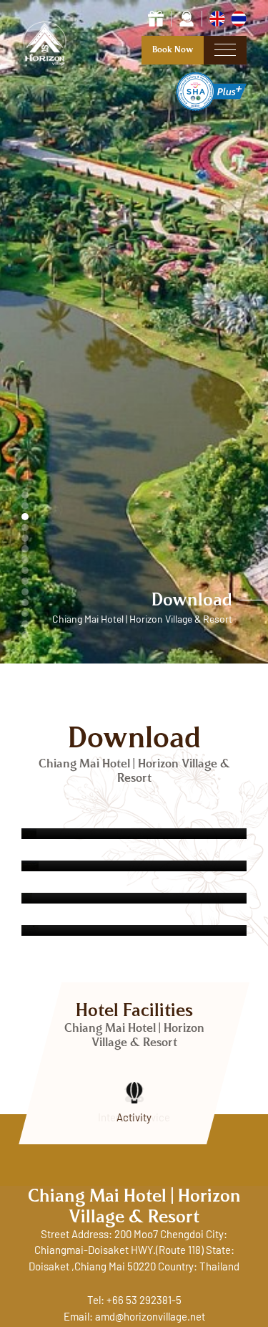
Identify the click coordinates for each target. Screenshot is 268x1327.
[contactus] (186, 18)
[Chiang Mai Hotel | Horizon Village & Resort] (48, 65)
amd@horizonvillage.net (150, 1317)
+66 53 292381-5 (144, 1300)
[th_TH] (239, 18)
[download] (134, 833)
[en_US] (218, 18)
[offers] (156, 18)
